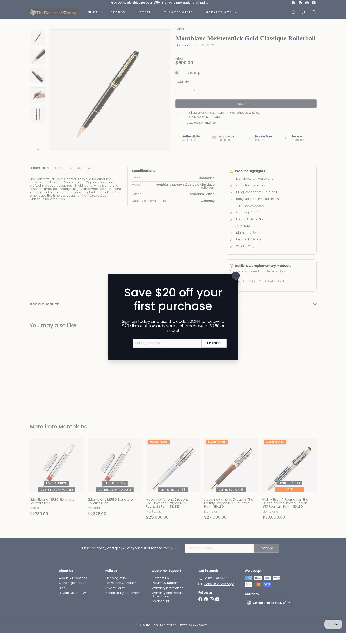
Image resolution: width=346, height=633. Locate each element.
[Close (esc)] (236, 276)
